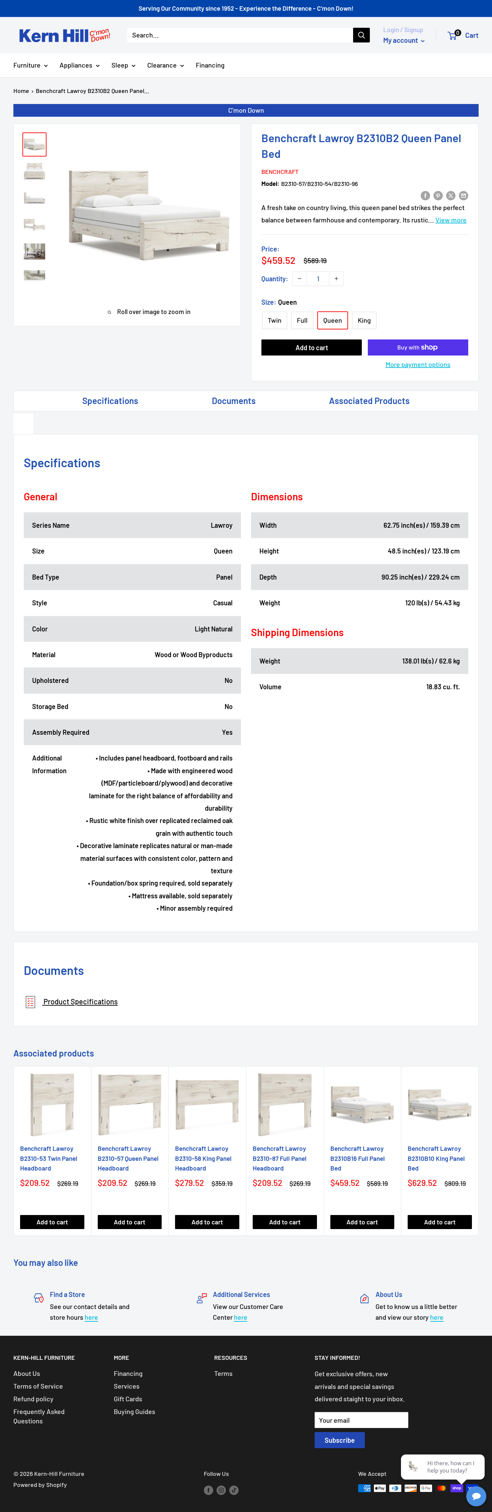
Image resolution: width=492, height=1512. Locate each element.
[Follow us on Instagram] (221, 1490)
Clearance (162, 65)
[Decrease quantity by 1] (300, 279)
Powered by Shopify (40, 1484)
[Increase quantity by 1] (336, 279)
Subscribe (340, 1440)
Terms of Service (38, 1386)
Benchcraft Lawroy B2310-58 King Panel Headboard (203, 1158)
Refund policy (33, 1399)
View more (451, 220)
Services (127, 1386)
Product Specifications (80, 1001)
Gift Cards (128, 1399)
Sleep (119, 65)
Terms (223, 1373)
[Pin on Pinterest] (438, 195)
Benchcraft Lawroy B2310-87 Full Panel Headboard (280, 1158)
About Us (26, 1373)
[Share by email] (463, 195)
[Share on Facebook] (425, 195)
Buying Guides (134, 1411)
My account (401, 40)
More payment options (418, 364)
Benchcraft (280, 171)
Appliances (76, 65)
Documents (234, 400)
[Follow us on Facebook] (208, 1490)
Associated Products (369, 400)
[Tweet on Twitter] (451, 195)
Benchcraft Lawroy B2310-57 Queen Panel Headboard (128, 1158)
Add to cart (312, 347)
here (91, 1317)
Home (21, 90)
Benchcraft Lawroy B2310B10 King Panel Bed (436, 1158)
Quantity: (274, 279)
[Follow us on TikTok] (234, 1490)
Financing (210, 65)
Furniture (26, 65)
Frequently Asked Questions (39, 1416)
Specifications (110, 400)
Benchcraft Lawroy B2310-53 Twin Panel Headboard (48, 1158)
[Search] (361, 35)
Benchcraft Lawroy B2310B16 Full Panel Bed (357, 1158)
